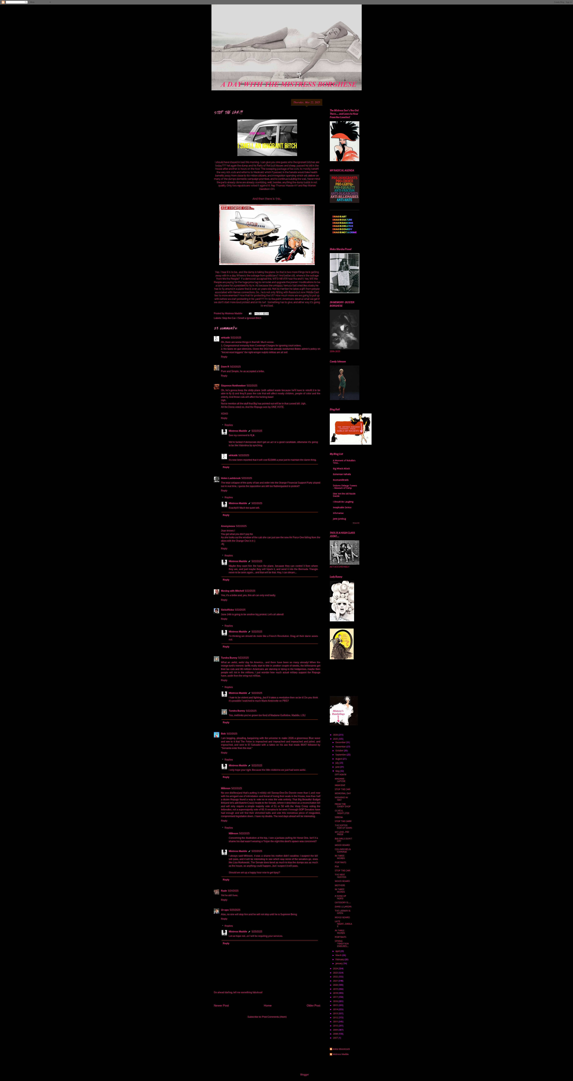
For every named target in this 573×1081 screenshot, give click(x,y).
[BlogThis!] (258, 313)
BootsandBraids (341, 479)
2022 (335, 976)
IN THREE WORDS (340, 857)
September (341, 754)
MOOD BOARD (342, 845)
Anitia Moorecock (341, 1049)
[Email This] (255, 313)
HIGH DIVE (340, 785)
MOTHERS (340, 885)
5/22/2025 (236, 337)
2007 (335, 1037)
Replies (229, 425)
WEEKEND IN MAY (341, 798)
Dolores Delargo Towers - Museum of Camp (345, 486)
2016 (335, 1001)
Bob (223, 733)
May (337, 771)
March (338, 955)
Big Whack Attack (341, 468)
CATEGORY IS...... (343, 902)
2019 (335, 988)
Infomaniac (338, 513)
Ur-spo (225, 910)
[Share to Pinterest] (267, 313)
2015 (335, 1005)
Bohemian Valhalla (342, 474)
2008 (335, 1033)
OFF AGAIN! (340, 774)
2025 (335, 738)
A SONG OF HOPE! (340, 897)
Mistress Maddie (238, 431)
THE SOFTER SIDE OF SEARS (343, 826)
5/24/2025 (233, 891)
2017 (335, 997)
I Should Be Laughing (343, 501)
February (340, 959)
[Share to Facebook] (264, 313)
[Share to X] (261, 313)
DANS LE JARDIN (343, 906)
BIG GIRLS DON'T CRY (343, 839)
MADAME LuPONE (340, 780)
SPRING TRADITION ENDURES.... (342, 943)
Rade (224, 891)
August (339, 758)
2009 (335, 1029)
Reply (224, 357)
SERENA (339, 817)
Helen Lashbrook (231, 478)
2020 (335, 984)
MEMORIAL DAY (343, 793)
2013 (335, 1013)
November (340, 746)
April (337, 951)
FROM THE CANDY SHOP (343, 805)
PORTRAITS (340, 862)
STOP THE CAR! (342, 789)
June (337, 766)
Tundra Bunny (229, 657)
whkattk (225, 337)
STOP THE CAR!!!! (343, 821)
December (340, 742)
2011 (335, 1021)
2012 (335, 1017)
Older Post (313, 1005)
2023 (335, 972)
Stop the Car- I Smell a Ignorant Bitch (241, 318)
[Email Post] (250, 313)
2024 (335, 968)
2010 (335, 1025)
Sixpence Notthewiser (233, 385)
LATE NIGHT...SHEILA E (343, 924)
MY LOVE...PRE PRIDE (342, 833)
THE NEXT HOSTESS (340, 875)
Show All (356, 523)
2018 (335, 993)
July (337, 762)
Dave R (225, 366)
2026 (335, 734)
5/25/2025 (235, 910)
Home (268, 1005)
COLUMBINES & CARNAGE (343, 850)
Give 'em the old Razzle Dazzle (344, 494)
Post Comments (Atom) (274, 1017)
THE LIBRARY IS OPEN (342, 912)
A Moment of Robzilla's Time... (344, 461)
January (339, 963)
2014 (335, 1009)
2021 (335, 980)
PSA (337, 866)
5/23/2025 (243, 455)
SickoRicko (227, 610)
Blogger (304, 1074)
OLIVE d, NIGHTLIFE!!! (342, 812)
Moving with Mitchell (232, 591)
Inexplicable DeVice (342, 507)
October (339, 750)
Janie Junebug (339, 518)
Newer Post (221, 1005)
